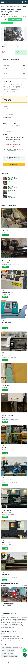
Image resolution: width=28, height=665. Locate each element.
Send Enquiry (14, 164)
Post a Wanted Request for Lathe (10, 656)
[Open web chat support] (25, 655)
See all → (24, 174)
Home (2, 6)
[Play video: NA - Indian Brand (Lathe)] (14, 594)
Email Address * (7, 112)
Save (5, 19)
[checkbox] (3, 137)
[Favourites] (22, 2)
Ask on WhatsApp (8, 23)
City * (15, 123)
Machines (7, 6)
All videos (24, 585)
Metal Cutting (13, 6)
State (4, 129)
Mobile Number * (7, 117)
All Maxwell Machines (18, 647)
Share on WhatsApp (16, 19)
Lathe (18, 6)
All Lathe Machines (6, 647)
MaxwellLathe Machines (7, 653)
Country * (5, 123)
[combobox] (8, 125)
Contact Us (17, 167)
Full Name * (5, 106)
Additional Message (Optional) (10, 146)
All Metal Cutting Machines (8, 650)
